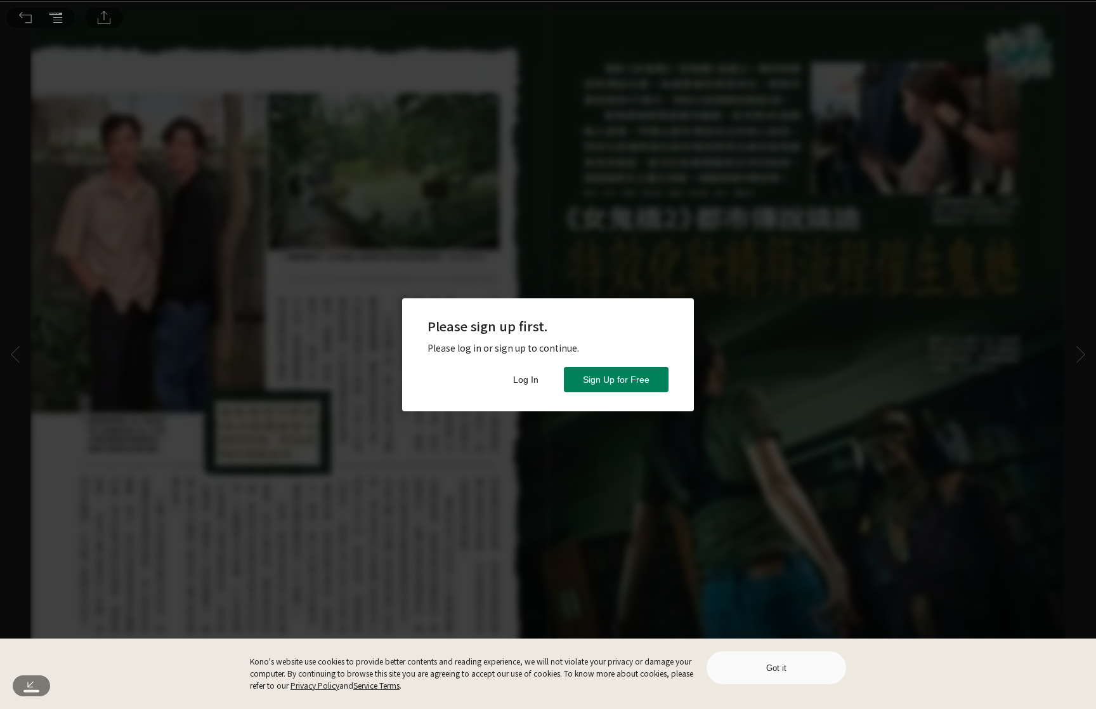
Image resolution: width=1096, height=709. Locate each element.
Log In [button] (525, 379)
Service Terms (376, 685)
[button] (25, 18)
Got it (776, 668)
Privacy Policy (314, 685)
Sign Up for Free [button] (616, 379)
